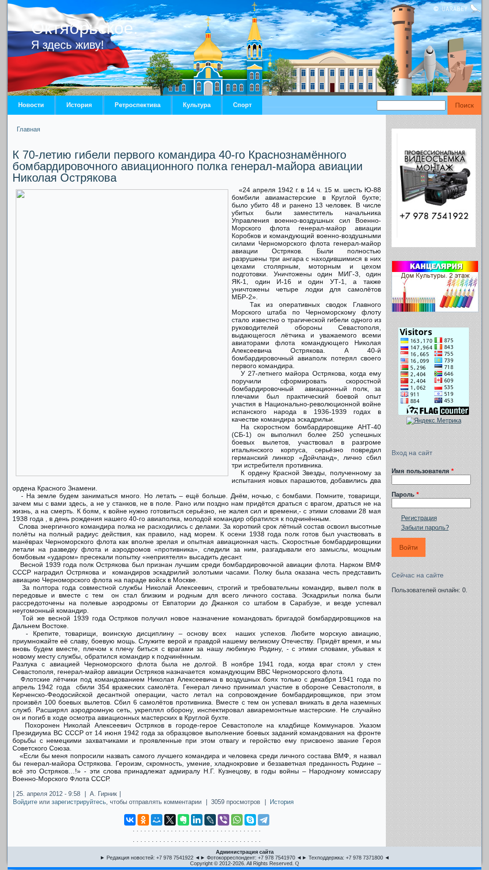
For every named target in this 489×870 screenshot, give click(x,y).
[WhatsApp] (237, 820)
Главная (28, 129)
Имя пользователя (423, 471)
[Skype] (250, 820)
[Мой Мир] (156, 820)
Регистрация (419, 518)
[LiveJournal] (210, 820)
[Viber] (223, 820)
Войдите (25, 801)
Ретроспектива (137, 105)
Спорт (242, 105)
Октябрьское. (84, 28)
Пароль (405, 494)
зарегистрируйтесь (79, 801)
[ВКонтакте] (130, 820)
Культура (197, 105)
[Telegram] (263, 820)
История (79, 105)
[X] (170, 820)
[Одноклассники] (143, 820)
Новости (31, 105)
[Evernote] (183, 820)
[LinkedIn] (196, 820)
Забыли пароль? (425, 527)
